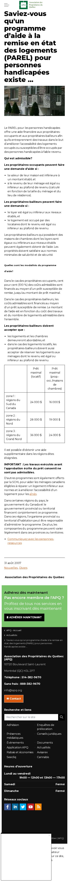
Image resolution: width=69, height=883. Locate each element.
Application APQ (17, 747)
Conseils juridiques (49, 733)
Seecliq (11, 757)
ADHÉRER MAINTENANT (25, 617)
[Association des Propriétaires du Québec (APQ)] (34, 5)
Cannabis (43, 757)
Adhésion (13, 725)
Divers (23, 567)
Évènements (15, 742)
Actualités (43, 747)
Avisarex (42, 752)
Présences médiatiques (15, 735)
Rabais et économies (20, 752)
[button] (61, 717)
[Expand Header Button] (7, 5)
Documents (45, 742)
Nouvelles (11, 567)
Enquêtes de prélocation (45, 727)
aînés (32, 494)
